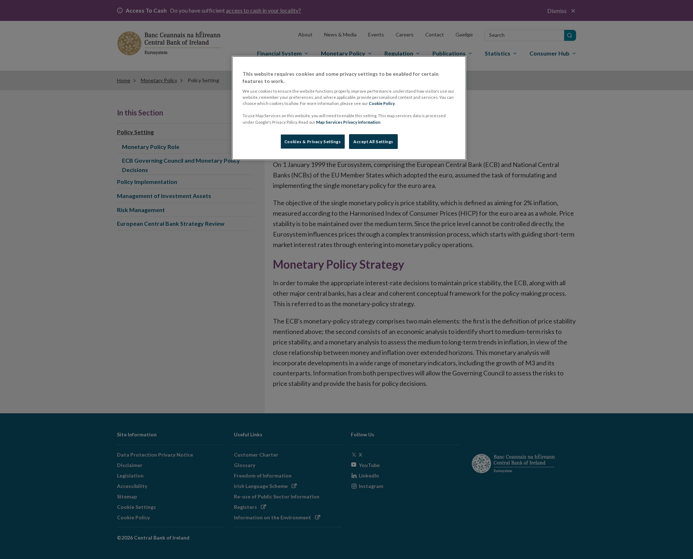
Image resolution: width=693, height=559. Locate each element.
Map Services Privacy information (348, 122)
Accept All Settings (373, 141)
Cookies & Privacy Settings (312, 141)
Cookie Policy (382, 103)
